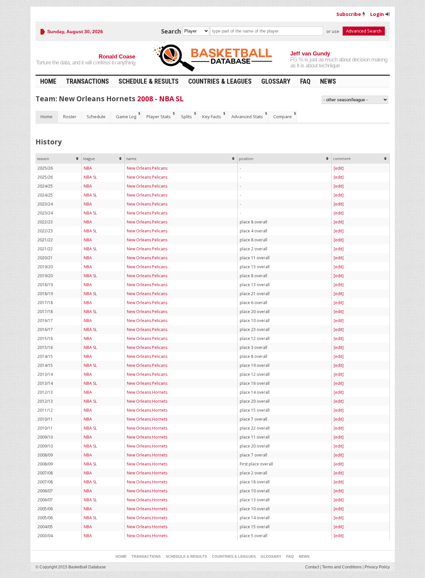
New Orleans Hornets (147, 392)
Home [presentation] (46, 117)
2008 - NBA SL (160, 98)
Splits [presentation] (186, 117)
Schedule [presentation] (96, 117)
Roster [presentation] (69, 117)
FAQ (305, 81)
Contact (312, 567)
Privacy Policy (377, 567)
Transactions (87, 81)
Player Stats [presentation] (158, 117)
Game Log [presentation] (126, 117)
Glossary (276, 81)
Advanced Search (364, 31)
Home (48, 81)
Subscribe (348, 14)
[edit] (339, 168)
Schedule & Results (149, 81)
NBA (88, 168)
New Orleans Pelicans (147, 168)
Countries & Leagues (220, 81)
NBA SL (90, 177)
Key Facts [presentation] (211, 117)
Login (377, 14)
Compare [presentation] (282, 117)
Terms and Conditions (342, 567)
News (328, 81)
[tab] (47, 117)
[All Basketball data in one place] (212, 57)
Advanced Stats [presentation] (247, 117)
